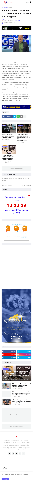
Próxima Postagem (26, 185)
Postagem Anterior (7, 185)
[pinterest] (23, 453)
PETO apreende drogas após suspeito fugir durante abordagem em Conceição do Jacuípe (21, 385)
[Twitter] (14, 116)
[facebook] (9, 453)
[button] (2, 2)
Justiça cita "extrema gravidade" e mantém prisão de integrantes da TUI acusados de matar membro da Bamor (23, 137)
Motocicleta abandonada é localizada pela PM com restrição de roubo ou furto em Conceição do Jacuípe (21, 393)
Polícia (11, 7)
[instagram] (20, 453)
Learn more (4, 475)
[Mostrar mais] (24, 116)
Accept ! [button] (5, 479)
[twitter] (13, 453)
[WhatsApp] (18, 116)
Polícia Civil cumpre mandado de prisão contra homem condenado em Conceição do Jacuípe (21, 401)
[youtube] (16, 453)
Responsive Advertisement (16, 168)
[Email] (21, 116)
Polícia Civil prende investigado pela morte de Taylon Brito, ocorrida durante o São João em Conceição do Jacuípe (8, 158)
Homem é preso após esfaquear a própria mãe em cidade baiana (8, 136)
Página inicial (5, 7)
